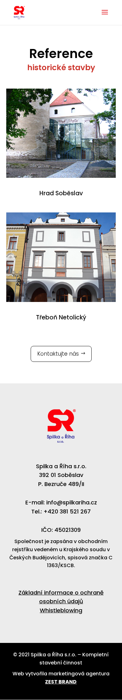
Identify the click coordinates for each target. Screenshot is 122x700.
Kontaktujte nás (58, 353)
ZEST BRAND (61, 681)
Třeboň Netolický (61, 317)
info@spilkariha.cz (71, 502)
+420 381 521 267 (67, 511)
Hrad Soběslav (61, 193)
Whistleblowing (61, 610)
